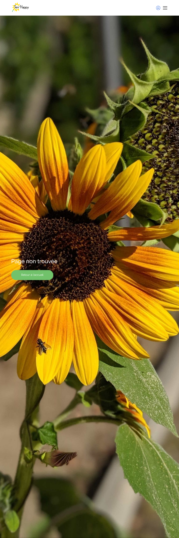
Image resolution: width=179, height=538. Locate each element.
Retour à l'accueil (32, 275)
